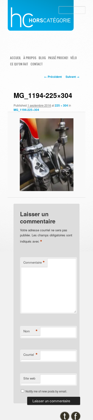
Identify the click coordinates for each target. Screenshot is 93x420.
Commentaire (34, 262)
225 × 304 (61, 105)
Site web (29, 378)
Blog (42, 57)
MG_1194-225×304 (26, 110)
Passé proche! (58, 57)
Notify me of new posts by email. (46, 391)
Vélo (73, 57)
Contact (37, 63)
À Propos (29, 57)
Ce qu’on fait (19, 63)
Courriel (30, 354)
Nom (30, 331)
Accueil (15, 57)
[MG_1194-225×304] (46, 154)
